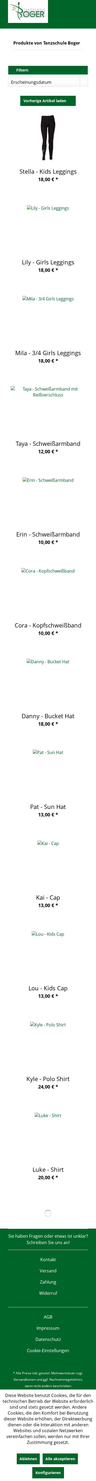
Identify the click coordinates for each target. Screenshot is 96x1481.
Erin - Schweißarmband (48, 534)
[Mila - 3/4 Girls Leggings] (48, 319)
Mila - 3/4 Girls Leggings (48, 353)
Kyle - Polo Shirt (48, 1079)
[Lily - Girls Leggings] (48, 229)
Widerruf (48, 1293)
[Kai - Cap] (48, 864)
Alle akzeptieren (60, 1458)
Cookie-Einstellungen (48, 1350)
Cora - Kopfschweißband (48, 625)
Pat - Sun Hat (48, 807)
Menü (10, 31)
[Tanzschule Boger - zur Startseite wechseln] (28, 11)
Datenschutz (48, 1339)
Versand (48, 1271)
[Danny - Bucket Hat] (48, 682)
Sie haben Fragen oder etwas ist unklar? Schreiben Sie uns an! (48, 1239)
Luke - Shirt (48, 1169)
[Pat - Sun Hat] (48, 773)
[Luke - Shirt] (48, 1136)
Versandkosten (25, 1379)
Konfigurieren (48, 1472)
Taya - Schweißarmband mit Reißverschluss (48, 443)
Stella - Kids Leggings (48, 171)
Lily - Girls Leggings (48, 262)
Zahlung (48, 1282)
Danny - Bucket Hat (48, 716)
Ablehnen (28, 1458)
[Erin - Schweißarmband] (48, 501)
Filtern (21, 70)
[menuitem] (10, 31)
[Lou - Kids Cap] (48, 955)
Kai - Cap (48, 897)
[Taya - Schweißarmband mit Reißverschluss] (48, 410)
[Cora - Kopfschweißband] (48, 592)
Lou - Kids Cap (48, 988)
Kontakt (48, 1259)
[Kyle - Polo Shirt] (48, 1045)
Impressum (48, 1328)
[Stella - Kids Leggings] (48, 138)
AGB (48, 1317)
